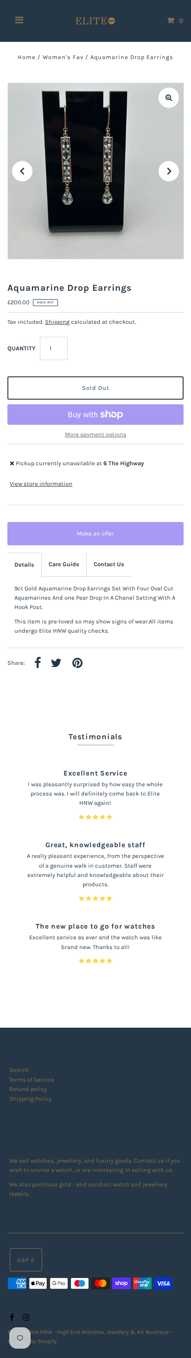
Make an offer (102, 537)
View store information (41, 483)
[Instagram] (24, 1318)
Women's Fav (63, 57)
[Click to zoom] (169, 97)
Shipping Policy (30, 1098)
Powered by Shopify (32, 1341)
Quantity (21, 348)
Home (27, 57)
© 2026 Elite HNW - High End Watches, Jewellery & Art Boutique (88, 1332)
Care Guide (64, 564)
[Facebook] (10, 1318)
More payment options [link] (96, 434)
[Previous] (22, 171)
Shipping (57, 321)
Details (24, 564)
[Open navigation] (19, 21)
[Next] (169, 171)
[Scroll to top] (172, 1339)
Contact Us (109, 564)
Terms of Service (31, 1079)
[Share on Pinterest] (77, 663)
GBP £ (26, 1260)
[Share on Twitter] (56, 663)
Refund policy (28, 1088)
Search (19, 1069)
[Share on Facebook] (37, 663)
